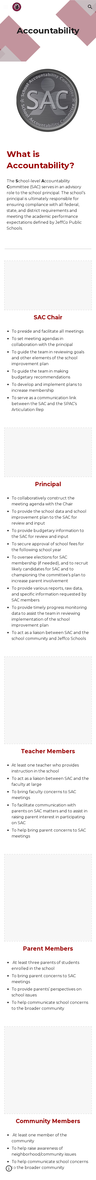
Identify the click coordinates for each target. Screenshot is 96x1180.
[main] (48, 30)
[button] (6, 7)
